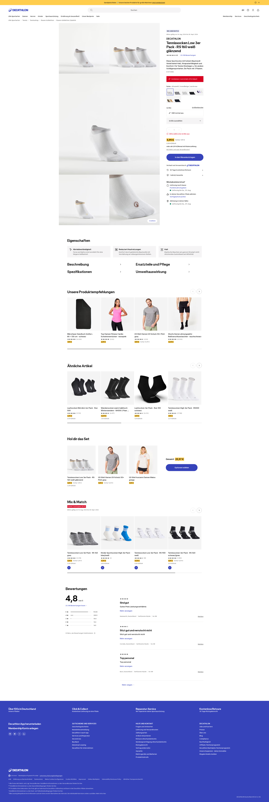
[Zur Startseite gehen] (18, 10)
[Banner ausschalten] (255, 2)
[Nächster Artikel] (199, 291)
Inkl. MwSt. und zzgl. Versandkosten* (178, 149)
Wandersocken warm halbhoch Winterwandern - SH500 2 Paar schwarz (114, 409)
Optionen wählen (182, 468)
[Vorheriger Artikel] (192, 291)
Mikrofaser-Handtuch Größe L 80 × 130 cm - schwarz (80, 335)
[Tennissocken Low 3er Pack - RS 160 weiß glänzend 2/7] (84, 48)
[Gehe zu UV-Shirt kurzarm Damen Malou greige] (143, 460)
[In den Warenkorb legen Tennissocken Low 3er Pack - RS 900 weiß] (136, 567)
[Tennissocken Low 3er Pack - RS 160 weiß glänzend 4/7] (84, 200)
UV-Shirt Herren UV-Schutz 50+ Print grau (149, 335)
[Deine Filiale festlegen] (242, 10)
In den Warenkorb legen (185, 157)
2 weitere (152, 221)
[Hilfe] (248, 10)
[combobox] (184, 121)
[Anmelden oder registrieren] (253, 10)
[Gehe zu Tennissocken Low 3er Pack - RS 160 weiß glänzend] (81, 460)
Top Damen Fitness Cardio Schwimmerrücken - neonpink (114, 335)
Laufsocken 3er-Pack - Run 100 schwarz (147, 409)
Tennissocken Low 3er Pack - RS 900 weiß (150, 554)
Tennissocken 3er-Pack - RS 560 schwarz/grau (182, 554)
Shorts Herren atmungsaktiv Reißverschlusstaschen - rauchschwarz (184, 335)
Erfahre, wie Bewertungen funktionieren (79, 633)
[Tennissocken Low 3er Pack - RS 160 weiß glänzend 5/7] (134, 200)
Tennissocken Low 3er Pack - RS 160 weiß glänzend (81, 478)
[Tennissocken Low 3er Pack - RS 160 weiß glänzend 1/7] (134, 48)
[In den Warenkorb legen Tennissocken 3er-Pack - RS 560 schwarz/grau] (169, 567)
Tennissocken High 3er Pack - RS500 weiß (184, 409)
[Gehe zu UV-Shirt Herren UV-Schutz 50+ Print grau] (112, 460)
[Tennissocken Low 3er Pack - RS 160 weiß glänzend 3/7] (109, 124)
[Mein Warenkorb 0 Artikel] (258, 10)
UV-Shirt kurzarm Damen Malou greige (142, 478)
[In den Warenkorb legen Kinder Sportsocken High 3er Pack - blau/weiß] (102, 567)
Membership (227, 16)
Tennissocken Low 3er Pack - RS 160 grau (82, 554)
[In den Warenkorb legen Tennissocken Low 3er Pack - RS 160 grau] (69, 567)
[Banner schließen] (259, 2)
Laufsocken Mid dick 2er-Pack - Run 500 (82, 409)
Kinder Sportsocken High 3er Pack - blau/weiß (116, 554)
